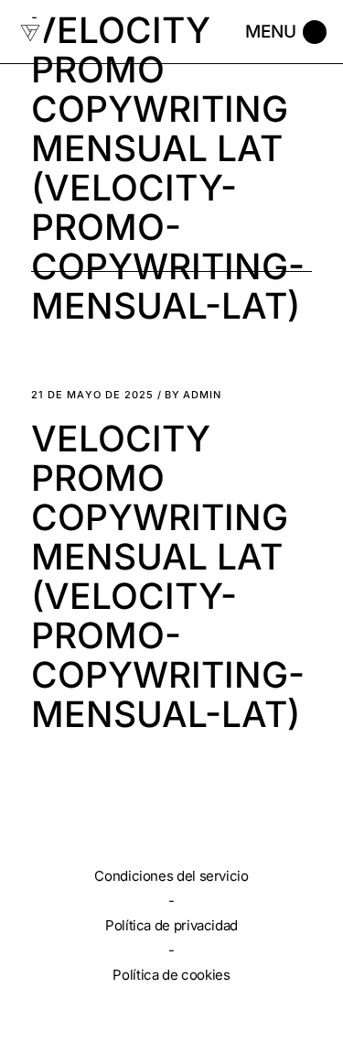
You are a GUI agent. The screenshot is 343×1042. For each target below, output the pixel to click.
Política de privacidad (171, 925)
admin (193, 395)
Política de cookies (171, 974)
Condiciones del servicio (171, 876)
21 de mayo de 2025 (93, 395)
